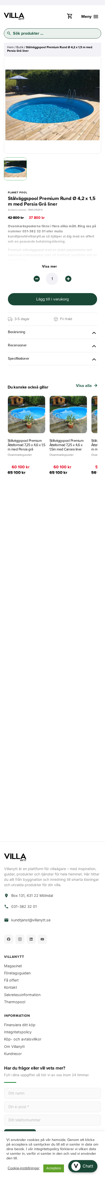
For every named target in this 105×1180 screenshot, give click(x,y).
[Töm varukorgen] (69, 17)
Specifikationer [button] (18, 358)
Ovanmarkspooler (20, 455)
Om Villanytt (14, 1046)
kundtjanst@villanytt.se (30, 920)
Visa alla (84, 386)
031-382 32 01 (24, 906)
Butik (19, 47)
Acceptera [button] (53, 1168)
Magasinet (13, 966)
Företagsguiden (17, 973)
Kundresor (13, 1053)
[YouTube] (42, 939)
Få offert (11, 980)
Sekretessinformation (22, 995)
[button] (82, 1166)
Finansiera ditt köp (19, 1025)
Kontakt (10, 987)
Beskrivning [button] (16, 332)
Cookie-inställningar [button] (24, 1168)
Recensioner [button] (17, 345)
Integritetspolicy (18, 1032)
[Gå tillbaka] (12, 68)
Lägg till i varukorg (52, 299)
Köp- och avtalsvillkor (22, 1039)
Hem (10, 47)
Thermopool (14, 1002)
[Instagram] (19, 939)
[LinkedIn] (31, 939)
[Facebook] (8, 939)
